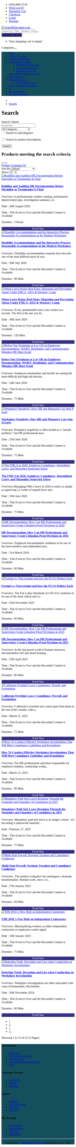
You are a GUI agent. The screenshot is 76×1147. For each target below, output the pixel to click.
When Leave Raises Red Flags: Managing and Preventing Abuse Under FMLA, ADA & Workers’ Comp (37, 301)
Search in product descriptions (23, 139)
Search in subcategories (19, 132)
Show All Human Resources (22, 85)
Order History (16, 1128)
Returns (13, 1083)
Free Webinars (16, 76)
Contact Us (14, 1080)
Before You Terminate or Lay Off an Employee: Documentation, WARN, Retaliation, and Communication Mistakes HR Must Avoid (37, 363)
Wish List (14, 1131)
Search (13, 103)
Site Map (13, 1086)
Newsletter (14, 1134)
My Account (15, 1125)
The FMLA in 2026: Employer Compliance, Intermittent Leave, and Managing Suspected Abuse (36, 477)
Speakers (13, 1101)
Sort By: (6, 168)
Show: (5, 172)
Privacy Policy (16, 1059)
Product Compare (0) (13, 165)
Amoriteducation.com (31, 1142)
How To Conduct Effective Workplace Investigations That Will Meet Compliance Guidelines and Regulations (37, 754)
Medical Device (17, 91)
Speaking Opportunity (20, 1056)
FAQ (11, 1065)
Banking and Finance (19, 59)
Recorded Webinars (18, 94)
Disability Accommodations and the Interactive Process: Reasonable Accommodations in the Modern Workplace (36, 244)
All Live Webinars (18, 56)
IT (10, 88)
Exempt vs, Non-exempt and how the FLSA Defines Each (37, 585)
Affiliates (14, 1107)
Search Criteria (10, 121)
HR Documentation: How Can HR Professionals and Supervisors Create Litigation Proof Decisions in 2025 (34, 641)
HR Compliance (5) (26, 82)
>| (10, 1031)
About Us (14, 1053)
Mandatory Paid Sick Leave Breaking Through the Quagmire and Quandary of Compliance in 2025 (33, 811)
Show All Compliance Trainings (25, 73)
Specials (13, 1110)
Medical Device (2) (25, 70)
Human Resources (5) (26, 67)
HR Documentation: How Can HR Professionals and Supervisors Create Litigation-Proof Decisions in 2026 (34, 534)
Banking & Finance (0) (27, 65)
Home (12, 53)
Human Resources (18, 79)
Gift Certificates (17, 1104)
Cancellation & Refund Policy (24, 1062)
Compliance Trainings (20, 62)
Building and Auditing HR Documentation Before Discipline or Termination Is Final (32, 188)
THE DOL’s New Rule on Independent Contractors (33, 919)
